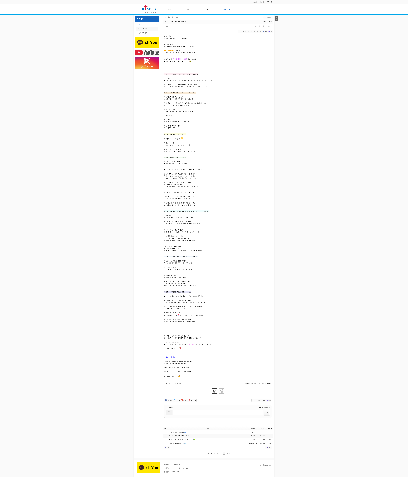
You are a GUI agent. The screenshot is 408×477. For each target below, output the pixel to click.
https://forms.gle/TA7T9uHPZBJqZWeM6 (176, 367)
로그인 (255, 2)
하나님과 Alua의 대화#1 (176, 443)
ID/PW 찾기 (270, 2)
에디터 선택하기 (265, 407)
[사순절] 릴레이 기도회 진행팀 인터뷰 (175, 22)
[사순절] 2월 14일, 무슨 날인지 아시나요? (180, 439)
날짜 (262, 428)
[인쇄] (260, 31)
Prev (207, 453)
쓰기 (269, 447)
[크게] (245, 31)
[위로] (251, 31)
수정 (266, 31)
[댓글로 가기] (257, 31)
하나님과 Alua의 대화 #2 (176, 432)
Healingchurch (253, 432)
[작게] (248, 31)
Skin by (265, 465)
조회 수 (270, 428)
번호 (165, 428)
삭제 (271, 31)
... (214, 453)
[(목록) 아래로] (254, 31)
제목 (208, 428)
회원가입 (261, 2)
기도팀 (140, 24)
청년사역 (140, 19)
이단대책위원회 (142, 33)
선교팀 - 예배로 (142, 29)
